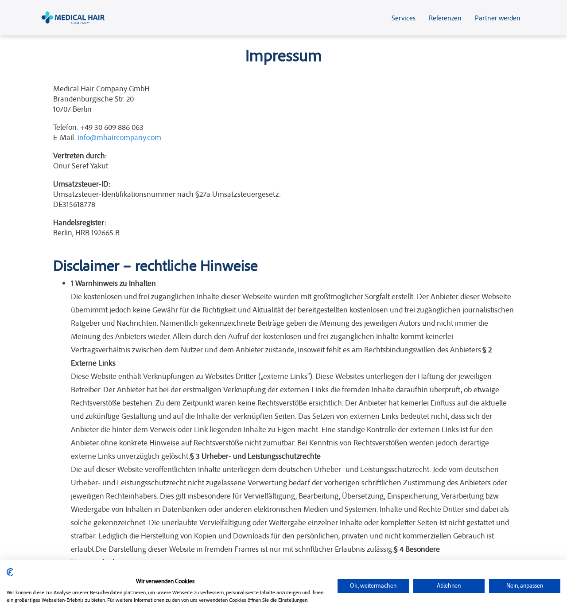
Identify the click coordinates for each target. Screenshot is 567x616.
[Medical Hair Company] (73, 17)
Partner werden (497, 17)
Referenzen (445, 17)
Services (404, 17)
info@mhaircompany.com (119, 137)
